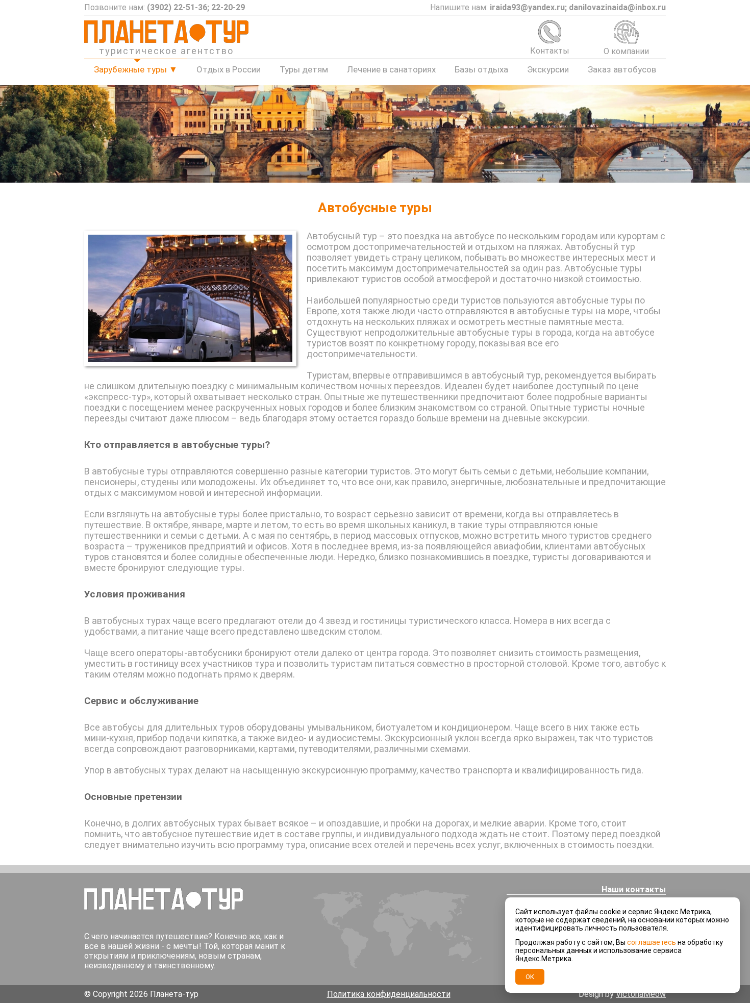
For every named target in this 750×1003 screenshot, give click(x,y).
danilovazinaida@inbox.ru (617, 7)
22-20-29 (228, 7)
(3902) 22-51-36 (177, 7)
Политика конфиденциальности (389, 994)
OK (530, 977)
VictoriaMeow (641, 994)
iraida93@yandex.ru (527, 7)
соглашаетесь (651, 942)
